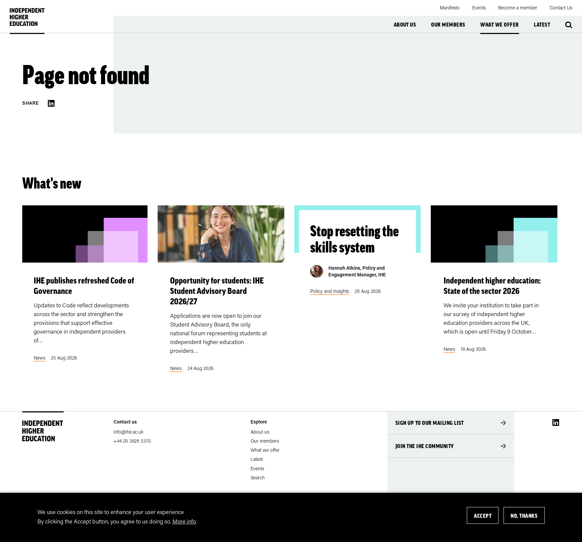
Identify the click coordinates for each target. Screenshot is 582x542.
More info (184, 520)
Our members (448, 25)
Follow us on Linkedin (556, 422)
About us (405, 25)
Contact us (125, 421)
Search (568, 25)
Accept (482, 516)
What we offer (499, 25)
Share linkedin (51, 103)
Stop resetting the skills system (354, 239)
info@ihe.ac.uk (128, 432)
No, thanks (524, 516)
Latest (542, 25)
